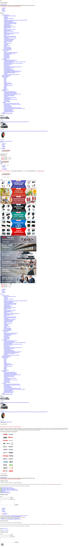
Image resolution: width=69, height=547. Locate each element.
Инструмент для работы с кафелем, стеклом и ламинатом (13, 63)
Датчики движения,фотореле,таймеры (10, 22)
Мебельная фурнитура (5, 76)
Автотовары (6, 17)
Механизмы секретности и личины (9, 53)
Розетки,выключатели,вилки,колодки (10, 317)
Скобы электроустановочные (8, 39)
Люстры (3, 112)
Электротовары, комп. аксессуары (6, 487)
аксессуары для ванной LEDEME (9, 91)
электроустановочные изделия (15, 515)
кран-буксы (6, 96)
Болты (5, 78)
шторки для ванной (7, 101)
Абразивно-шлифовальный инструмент (10, 340)
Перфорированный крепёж (8, 83)
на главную (5, 168)
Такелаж (5, 86)
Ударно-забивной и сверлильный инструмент (11, 71)
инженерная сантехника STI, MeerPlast (10, 93)
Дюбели (5, 362)
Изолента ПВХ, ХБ (7, 306)
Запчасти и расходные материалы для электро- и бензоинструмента (15, 61)
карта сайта (5, 169)
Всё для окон (6, 50)
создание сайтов (16, 518)
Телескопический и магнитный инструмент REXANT (12, 351)
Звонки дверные (6, 24)
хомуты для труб (6, 380)
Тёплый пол (6, 43)
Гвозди (5, 81)
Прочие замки (6, 55)
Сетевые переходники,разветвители (10, 38)
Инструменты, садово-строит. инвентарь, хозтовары (9, 490)
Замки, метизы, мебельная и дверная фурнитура (9, 489)
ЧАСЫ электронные (7, 47)
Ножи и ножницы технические (9, 67)
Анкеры (5, 77)
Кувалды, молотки (7, 346)
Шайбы (5, 87)
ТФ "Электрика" (7, 515)
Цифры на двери (6, 58)
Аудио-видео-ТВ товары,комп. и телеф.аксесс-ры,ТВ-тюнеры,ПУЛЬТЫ (15, 300)
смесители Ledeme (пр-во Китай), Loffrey (10, 379)
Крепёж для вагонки (7, 363)
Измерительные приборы (8, 25)
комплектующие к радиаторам (9, 95)
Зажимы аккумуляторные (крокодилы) (10, 23)
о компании (4, 7)
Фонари (5, 46)
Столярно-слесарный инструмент (9, 70)
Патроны (5, 312)
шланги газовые (6, 100)
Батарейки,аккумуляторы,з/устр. (9, 20)
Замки (5, 51)
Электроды (6, 73)
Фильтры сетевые (7, 45)
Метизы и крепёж (5, 357)
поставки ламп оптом (24, 515)
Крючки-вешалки (7, 385)
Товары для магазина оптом (16, 516)
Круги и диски (6, 345)
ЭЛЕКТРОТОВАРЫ (5, 295)
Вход (1, 4)
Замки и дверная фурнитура (6, 49)
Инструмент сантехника (8, 64)
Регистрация (5, 4)
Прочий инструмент (7, 68)
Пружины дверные (7, 56)
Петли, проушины (7, 54)
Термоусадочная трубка (8, 323)
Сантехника (4, 90)
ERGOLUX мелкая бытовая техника (10, 15)
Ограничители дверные (8, 334)
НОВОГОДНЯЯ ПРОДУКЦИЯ (7, 113)
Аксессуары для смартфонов (8, 18)
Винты (5, 79)
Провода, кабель (6, 34)
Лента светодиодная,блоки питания (10, 29)
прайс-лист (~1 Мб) (4, 528)
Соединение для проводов (8, 40)
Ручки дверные (6, 57)
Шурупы (5, 88)
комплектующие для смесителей (9, 94)
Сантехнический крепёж (8, 85)
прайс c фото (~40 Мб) (4, 530)
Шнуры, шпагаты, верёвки (8, 111)
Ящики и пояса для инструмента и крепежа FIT (11, 74)
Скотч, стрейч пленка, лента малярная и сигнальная (12, 107)
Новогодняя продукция (5, 491)
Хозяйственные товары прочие (9, 391)
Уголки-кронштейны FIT (8, 110)
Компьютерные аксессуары (6, 75)
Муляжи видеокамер (7, 30)
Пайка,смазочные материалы (8, 311)
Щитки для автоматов (7, 329)
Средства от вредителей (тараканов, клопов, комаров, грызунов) (14, 108)
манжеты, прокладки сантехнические (10, 97)
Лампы (5, 28)
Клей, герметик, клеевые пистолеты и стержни (11, 103)
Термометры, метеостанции (8, 109)
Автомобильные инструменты (9, 60)
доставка (3, 10)
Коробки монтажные (7, 27)
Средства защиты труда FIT (8, 69)
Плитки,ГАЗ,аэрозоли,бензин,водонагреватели (11, 32)
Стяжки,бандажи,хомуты (8, 41)
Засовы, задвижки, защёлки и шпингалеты (11, 52)
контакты (3, 11)
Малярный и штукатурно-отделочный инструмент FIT (13, 66)
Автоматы (5, 16)
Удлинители (6, 44)
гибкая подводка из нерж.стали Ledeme (10, 92)
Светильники (6, 37)
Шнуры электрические (7, 328)
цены (3, 9)
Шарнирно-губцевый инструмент (9, 72)
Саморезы (5, 84)
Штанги (5, 368)
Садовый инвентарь (5, 89)
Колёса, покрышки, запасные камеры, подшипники (12, 104)
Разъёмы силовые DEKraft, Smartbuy (10, 36)
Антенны (5, 19)
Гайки (5, 80)
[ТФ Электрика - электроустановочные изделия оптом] (5, 152)
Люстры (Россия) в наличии (5, 492)
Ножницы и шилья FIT (8, 105)
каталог (3, 8)
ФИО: (1, 496)
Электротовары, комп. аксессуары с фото (8, 488)
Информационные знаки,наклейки (9, 26)
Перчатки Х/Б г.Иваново (8, 106)
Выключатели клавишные (8, 21)
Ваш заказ (2, 148)
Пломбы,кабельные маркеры (8, 33)
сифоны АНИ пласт (7, 98)
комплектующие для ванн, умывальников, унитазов (12, 374)
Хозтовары (4, 102)
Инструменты (4, 59)
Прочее (5, 35)
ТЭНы (5, 42)
